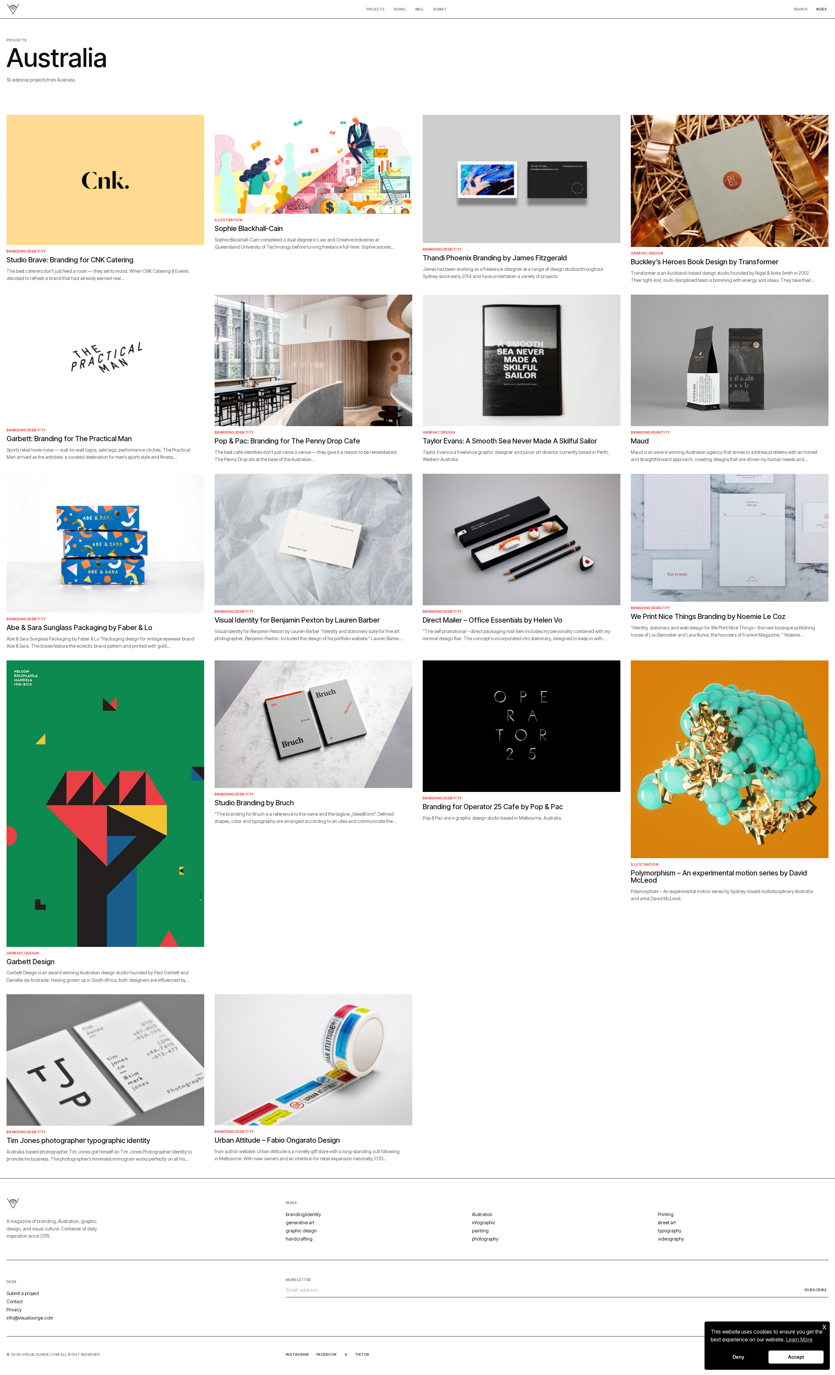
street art (667, 1222)
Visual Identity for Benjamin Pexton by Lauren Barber (297, 620)
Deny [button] (738, 1357)
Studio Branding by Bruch (254, 802)
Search (801, 9)
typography (669, 1230)
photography (485, 1239)
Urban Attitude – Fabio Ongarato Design (277, 1140)
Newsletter (298, 1279)
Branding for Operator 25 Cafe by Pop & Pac (493, 806)
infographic (483, 1222)
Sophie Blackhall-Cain (249, 228)
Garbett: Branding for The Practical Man (69, 438)
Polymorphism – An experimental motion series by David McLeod (719, 877)
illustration (228, 220)
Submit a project (23, 1293)
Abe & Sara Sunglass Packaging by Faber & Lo (79, 627)
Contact (15, 1301)
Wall (419, 9)
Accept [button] (796, 1357)
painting (480, 1230)
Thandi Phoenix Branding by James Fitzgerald (495, 258)
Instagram (297, 1354)
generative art (300, 1222)
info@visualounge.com (30, 1318)
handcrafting (299, 1239)
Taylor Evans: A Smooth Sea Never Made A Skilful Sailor (510, 441)
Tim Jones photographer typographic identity (78, 1140)
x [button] (824, 1326)
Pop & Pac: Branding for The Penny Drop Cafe (287, 441)
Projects (375, 9)
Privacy (14, 1309)
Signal (400, 9)
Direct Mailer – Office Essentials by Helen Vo (492, 620)
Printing (666, 1214)
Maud (640, 441)
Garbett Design (30, 961)
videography (671, 1239)
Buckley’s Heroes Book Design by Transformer (704, 261)
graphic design (647, 253)
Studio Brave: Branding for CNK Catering (70, 259)
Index (821, 9)
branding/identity (26, 251)
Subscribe (815, 1290)
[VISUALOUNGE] (13, 9)
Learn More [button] (799, 1339)
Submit (440, 9)
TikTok (362, 1354)
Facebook (326, 1354)
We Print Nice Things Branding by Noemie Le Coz (708, 616)
